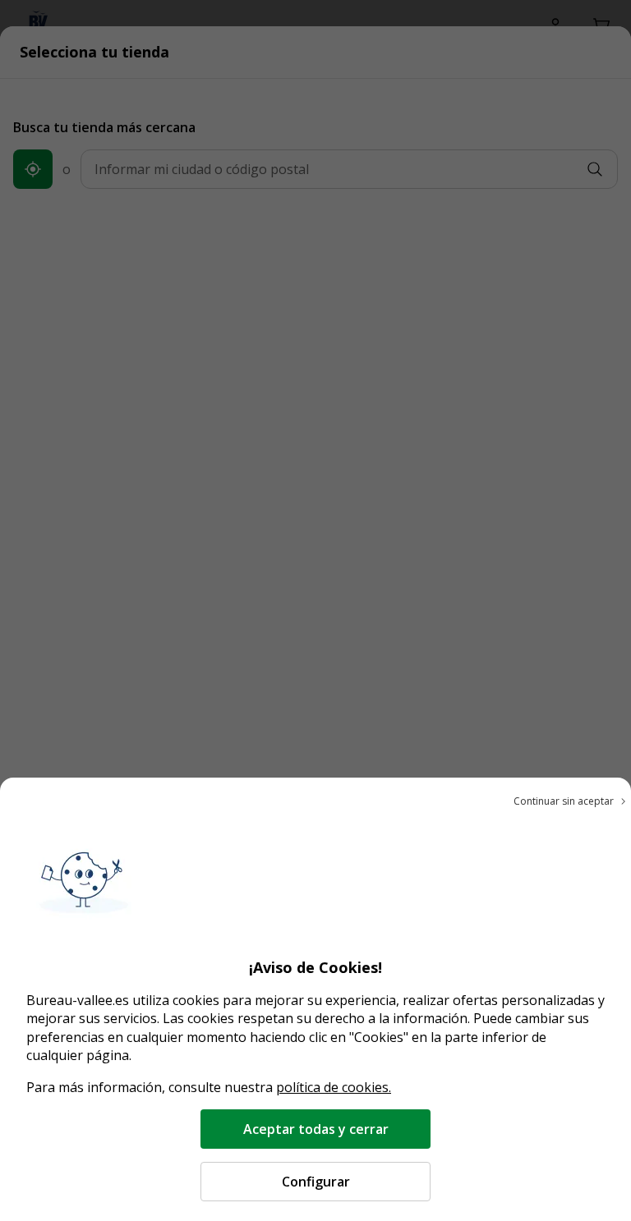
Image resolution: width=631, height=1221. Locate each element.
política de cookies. (333, 1087)
